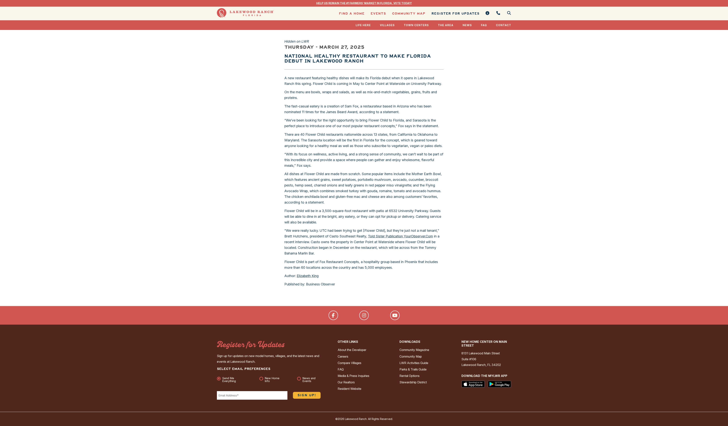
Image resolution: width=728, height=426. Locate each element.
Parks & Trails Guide (413, 369)
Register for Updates (455, 13)
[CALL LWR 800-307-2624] (498, 13)
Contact (503, 25)
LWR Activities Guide (413, 363)
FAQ (484, 25)
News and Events (308, 379)
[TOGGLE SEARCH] (507, 13)
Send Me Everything (229, 379)
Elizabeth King (308, 276)
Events (378, 13)
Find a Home (352, 13)
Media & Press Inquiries (353, 376)
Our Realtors (346, 382)
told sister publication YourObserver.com (400, 236)
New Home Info (272, 379)
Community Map (408, 13)
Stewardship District (413, 382)
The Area (445, 25)
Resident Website (349, 389)
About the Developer (352, 350)
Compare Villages (349, 363)
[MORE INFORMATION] (487, 13)
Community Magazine (414, 350)
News (467, 25)
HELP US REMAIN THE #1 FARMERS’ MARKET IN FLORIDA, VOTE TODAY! (364, 3)
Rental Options (409, 376)
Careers (343, 356)
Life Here (363, 25)
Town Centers (416, 25)
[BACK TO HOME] (245, 16)
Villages (387, 25)
